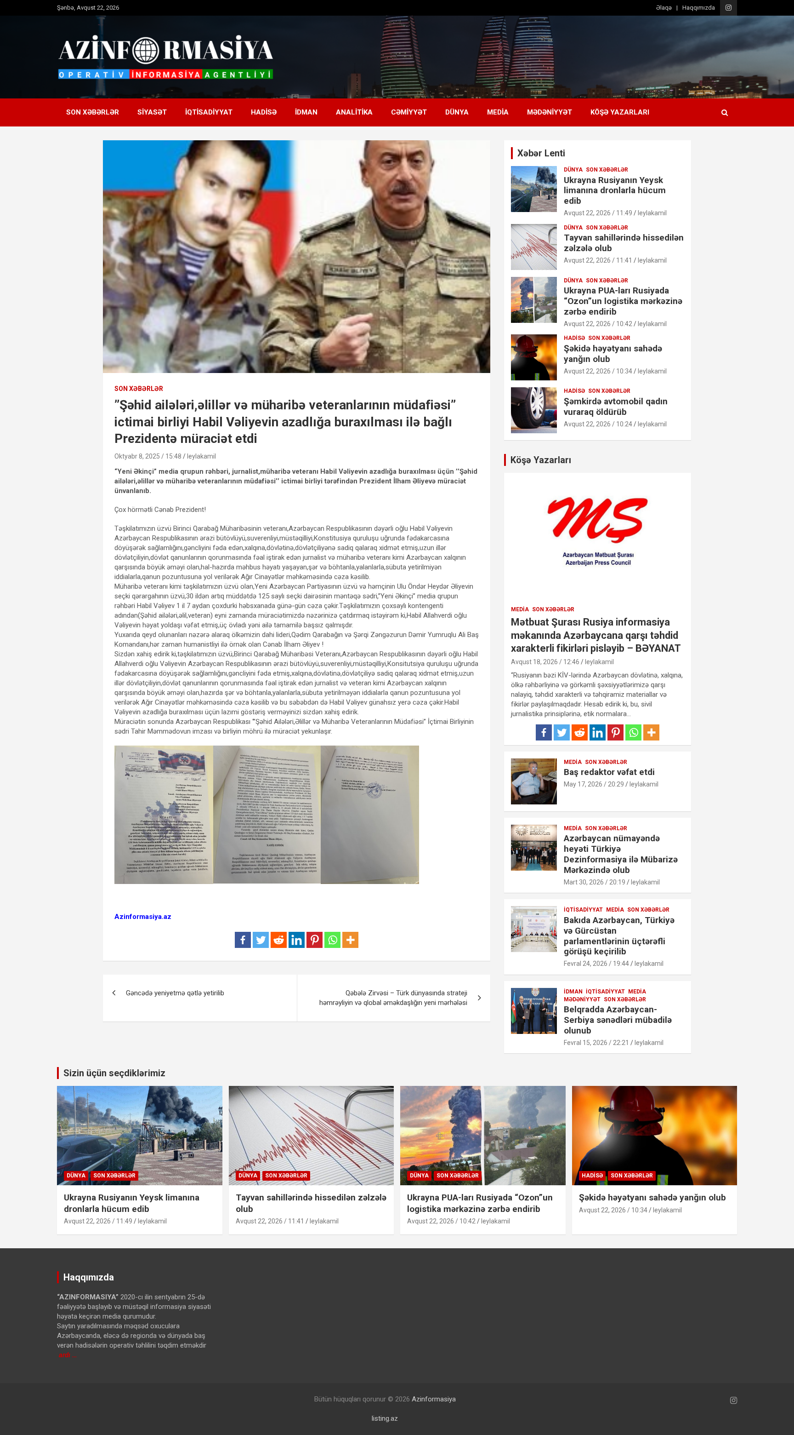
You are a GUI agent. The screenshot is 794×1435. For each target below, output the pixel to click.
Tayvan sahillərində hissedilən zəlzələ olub (624, 242)
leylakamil (201, 456)
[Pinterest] (314, 940)
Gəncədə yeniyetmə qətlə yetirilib (175, 993)
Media (498, 112)
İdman (306, 112)
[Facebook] (243, 940)
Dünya (457, 112)
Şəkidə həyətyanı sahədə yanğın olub (613, 353)
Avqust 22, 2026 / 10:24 (598, 424)
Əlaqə (664, 7)
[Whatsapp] (332, 940)
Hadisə (264, 112)
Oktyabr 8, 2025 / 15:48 (147, 456)
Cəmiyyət (409, 112)
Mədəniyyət (549, 112)
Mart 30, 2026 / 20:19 (594, 882)
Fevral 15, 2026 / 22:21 (596, 1042)
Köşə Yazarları (619, 112)
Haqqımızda (698, 7)
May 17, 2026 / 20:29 (594, 784)
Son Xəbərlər (92, 112)
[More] (350, 940)
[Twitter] (261, 940)
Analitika (354, 112)
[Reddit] (279, 940)
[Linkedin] (297, 940)
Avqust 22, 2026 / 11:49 (598, 213)
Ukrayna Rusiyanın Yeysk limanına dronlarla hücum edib (615, 191)
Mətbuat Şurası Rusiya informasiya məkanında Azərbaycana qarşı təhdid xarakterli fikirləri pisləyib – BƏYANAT (596, 635)
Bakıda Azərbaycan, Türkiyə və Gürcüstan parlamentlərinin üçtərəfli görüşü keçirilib (619, 936)
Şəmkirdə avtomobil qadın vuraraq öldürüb (616, 406)
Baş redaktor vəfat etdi (609, 772)
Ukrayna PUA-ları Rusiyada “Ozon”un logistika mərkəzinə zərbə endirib (623, 301)
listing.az (385, 1418)
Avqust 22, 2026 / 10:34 (598, 371)
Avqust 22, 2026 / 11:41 (598, 260)
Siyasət (152, 112)
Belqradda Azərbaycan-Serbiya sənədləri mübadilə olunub (618, 1020)
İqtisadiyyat (209, 112)
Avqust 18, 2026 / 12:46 (545, 662)
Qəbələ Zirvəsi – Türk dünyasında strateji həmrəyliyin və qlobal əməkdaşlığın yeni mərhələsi (393, 998)
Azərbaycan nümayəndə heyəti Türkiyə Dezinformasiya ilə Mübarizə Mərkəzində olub (621, 854)
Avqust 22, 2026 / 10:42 (598, 323)
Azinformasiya (434, 1399)
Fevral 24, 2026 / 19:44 (596, 963)
